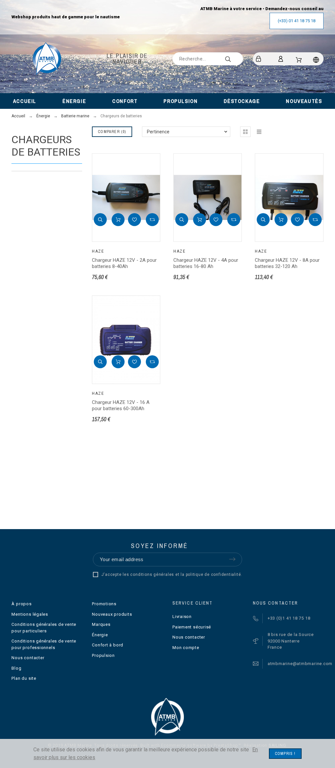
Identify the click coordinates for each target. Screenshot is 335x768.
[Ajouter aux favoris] (134, 219)
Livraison (182, 616)
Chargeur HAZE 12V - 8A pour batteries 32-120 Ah (287, 263)
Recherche (235, 58)
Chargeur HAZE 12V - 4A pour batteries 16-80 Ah (205, 263)
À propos (21, 603)
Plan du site (23, 678)
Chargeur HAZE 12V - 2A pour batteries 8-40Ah (124, 263)
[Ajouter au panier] (118, 219)
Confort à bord (107, 645)
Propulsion (103, 655)
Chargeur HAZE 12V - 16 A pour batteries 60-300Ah (121, 405)
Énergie (100, 634)
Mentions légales (29, 614)
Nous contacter (27, 657)
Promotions (104, 603)
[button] (100, 219)
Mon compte (185, 647)
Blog (16, 668)
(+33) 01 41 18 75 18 (296, 20)
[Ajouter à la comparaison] (152, 219)
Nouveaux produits (112, 614)
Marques (101, 624)
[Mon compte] (282, 59)
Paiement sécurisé (191, 627)
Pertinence (158, 131)
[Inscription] (260, 59)
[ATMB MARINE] (47, 58)
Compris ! (285, 753)
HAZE (98, 251)
